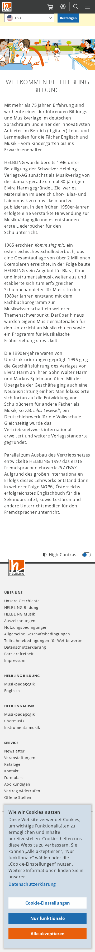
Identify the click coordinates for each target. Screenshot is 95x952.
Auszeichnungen (20, 620)
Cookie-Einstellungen (47, 903)
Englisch (12, 690)
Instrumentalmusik (22, 727)
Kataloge (12, 764)
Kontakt (11, 770)
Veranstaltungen (19, 757)
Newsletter (14, 751)
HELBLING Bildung (21, 607)
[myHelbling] (62, 6)
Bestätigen (68, 18)
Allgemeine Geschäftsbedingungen (37, 633)
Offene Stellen (17, 797)
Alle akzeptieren (48, 934)
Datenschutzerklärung (32, 884)
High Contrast (63, 554)
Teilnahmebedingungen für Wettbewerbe (43, 640)
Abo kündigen (17, 784)
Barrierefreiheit (19, 653)
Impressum (14, 660)
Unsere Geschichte (22, 600)
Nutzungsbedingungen (26, 627)
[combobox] (29, 18)
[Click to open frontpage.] (7, 7)
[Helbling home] (16, 567)
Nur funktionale (47, 918)
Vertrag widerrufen (22, 790)
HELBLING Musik (19, 614)
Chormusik (14, 720)
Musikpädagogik (19, 684)
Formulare (13, 777)
